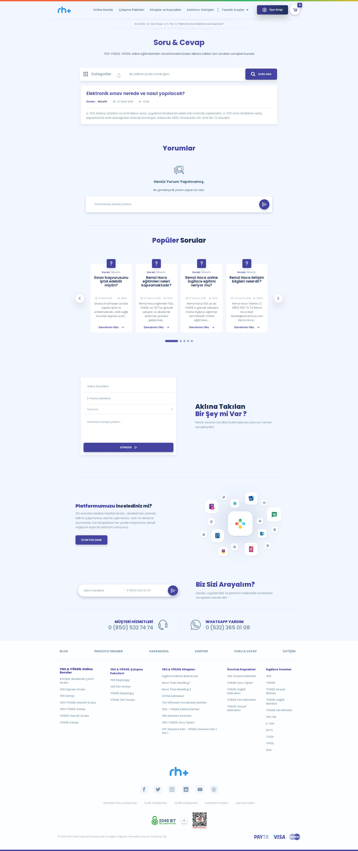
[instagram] (172, 789)
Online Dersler (103, 10)
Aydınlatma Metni (216, 803)
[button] (80, 298)
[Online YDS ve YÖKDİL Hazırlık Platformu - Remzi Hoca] (179, 771)
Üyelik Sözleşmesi (155, 803)
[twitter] (158, 789)
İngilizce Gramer (108, 651)
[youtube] (200, 789)
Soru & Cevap (245, 651)
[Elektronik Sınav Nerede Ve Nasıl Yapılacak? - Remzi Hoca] (64, 10)
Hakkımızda (159, 651)
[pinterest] (214, 789)
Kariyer (201, 651)
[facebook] (144, 789)
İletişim (289, 651)
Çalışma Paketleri (131, 10)
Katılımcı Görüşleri (200, 10)
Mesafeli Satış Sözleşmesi (120, 803)
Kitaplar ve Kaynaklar (165, 10)
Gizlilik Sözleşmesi (185, 803)
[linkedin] (186, 789)
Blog (64, 651)
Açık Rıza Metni (245, 803)
